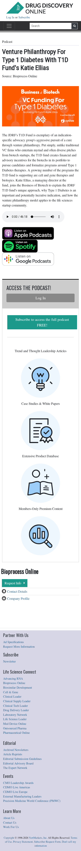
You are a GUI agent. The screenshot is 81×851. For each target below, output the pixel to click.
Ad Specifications (13, 642)
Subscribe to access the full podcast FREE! (42, 322)
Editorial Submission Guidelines (22, 759)
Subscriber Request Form (47, 841)
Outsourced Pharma (14, 728)
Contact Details (17, 591)
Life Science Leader (15, 719)
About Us (9, 818)
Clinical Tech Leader (15, 706)
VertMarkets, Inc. (38, 838)
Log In (10, 17)
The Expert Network (15, 768)
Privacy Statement (23, 841)
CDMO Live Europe (15, 792)
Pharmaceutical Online (16, 733)
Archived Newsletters (15, 750)
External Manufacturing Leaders (22, 796)
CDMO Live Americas (16, 787)
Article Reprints (12, 754)
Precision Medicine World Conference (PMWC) (31, 801)
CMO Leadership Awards (18, 783)
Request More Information (19, 646)
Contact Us (9, 822)
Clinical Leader (12, 696)
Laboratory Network (15, 715)
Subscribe (24, 17)
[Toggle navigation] (9, 26)
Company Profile (18, 598)
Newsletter (9, 661)
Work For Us (11, 827)
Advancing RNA (13, 678)
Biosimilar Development (17, 687)
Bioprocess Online (14, 683)
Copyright (9, 838)
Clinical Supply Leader (17, 701)
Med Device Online (14, 724)
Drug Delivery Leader (16, 710)
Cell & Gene (10, 692)
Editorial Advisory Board (18, 763)
